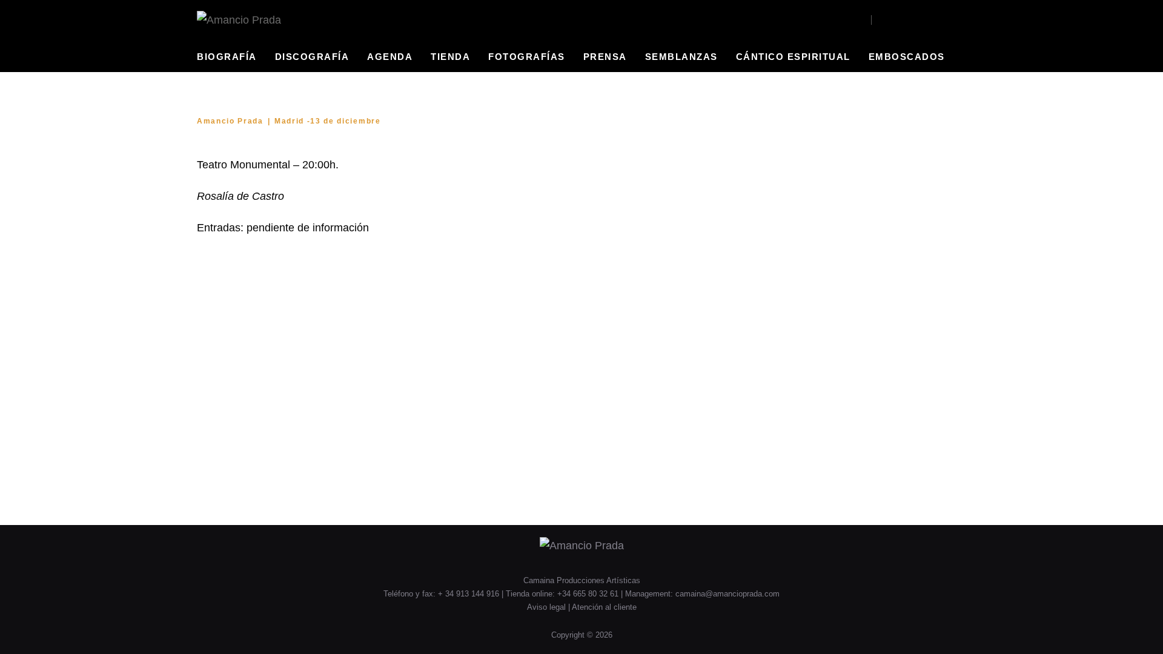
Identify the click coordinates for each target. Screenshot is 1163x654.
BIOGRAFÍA (227, 56)
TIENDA (450, 56)
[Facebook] (881, 20)
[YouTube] (898, 20)
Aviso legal (547, 607)
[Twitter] (914, 20)
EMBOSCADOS (907, 56)
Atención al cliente (604, 607)
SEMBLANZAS (681, 56)
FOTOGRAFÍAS (526, 56)
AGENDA (390, 56)
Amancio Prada (230, 121)
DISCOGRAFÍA (312, 56)
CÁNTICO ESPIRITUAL (793, 56)
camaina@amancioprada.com (727, 593)
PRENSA (605, 56)
